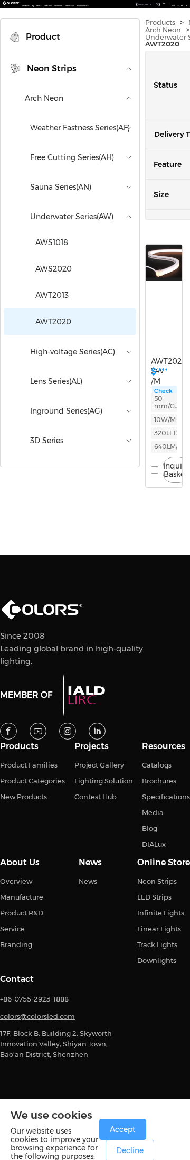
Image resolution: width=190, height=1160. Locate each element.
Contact (17, 979)
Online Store (163, 862)
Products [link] (160, 22)
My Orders (36, 6)
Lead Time (47, 6)
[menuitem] (70, 37)
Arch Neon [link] (163, 29)
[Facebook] (8, 731)
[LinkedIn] (97, 731)
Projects (91, 746)
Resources (163, 746)
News (90, 862)
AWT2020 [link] (162, 44)
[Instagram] (67, 731)
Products (26, 6)
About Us (20, 862)
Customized (69, 6)
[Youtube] (38, 731)
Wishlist (58, 6)
